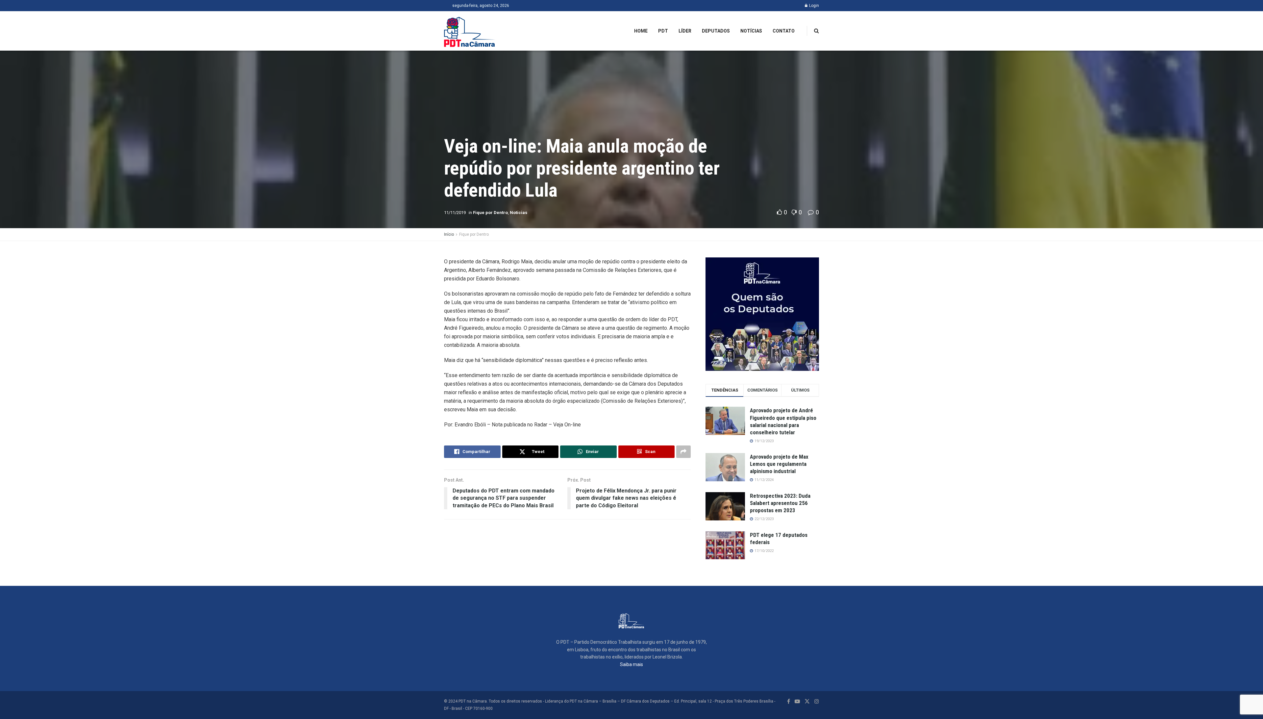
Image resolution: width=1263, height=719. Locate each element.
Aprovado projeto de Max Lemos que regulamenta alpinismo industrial (779, 463)
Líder (685, 31)
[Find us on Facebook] (788, 701)
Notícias (751, 31)
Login (813, 5)
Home (641, 31)
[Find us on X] (807, 701)
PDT (663, 31)
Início (449, 234)
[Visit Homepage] (469, 30)
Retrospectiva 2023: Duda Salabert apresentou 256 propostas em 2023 (780, 503)
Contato (784, 31)
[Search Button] (816, 31)
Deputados (716, 31)
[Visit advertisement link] (762, 314)
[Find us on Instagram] (816, 701)
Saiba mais (631, 664)
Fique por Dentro (490, 212)
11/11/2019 (455, 212)
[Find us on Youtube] (797, 701)
